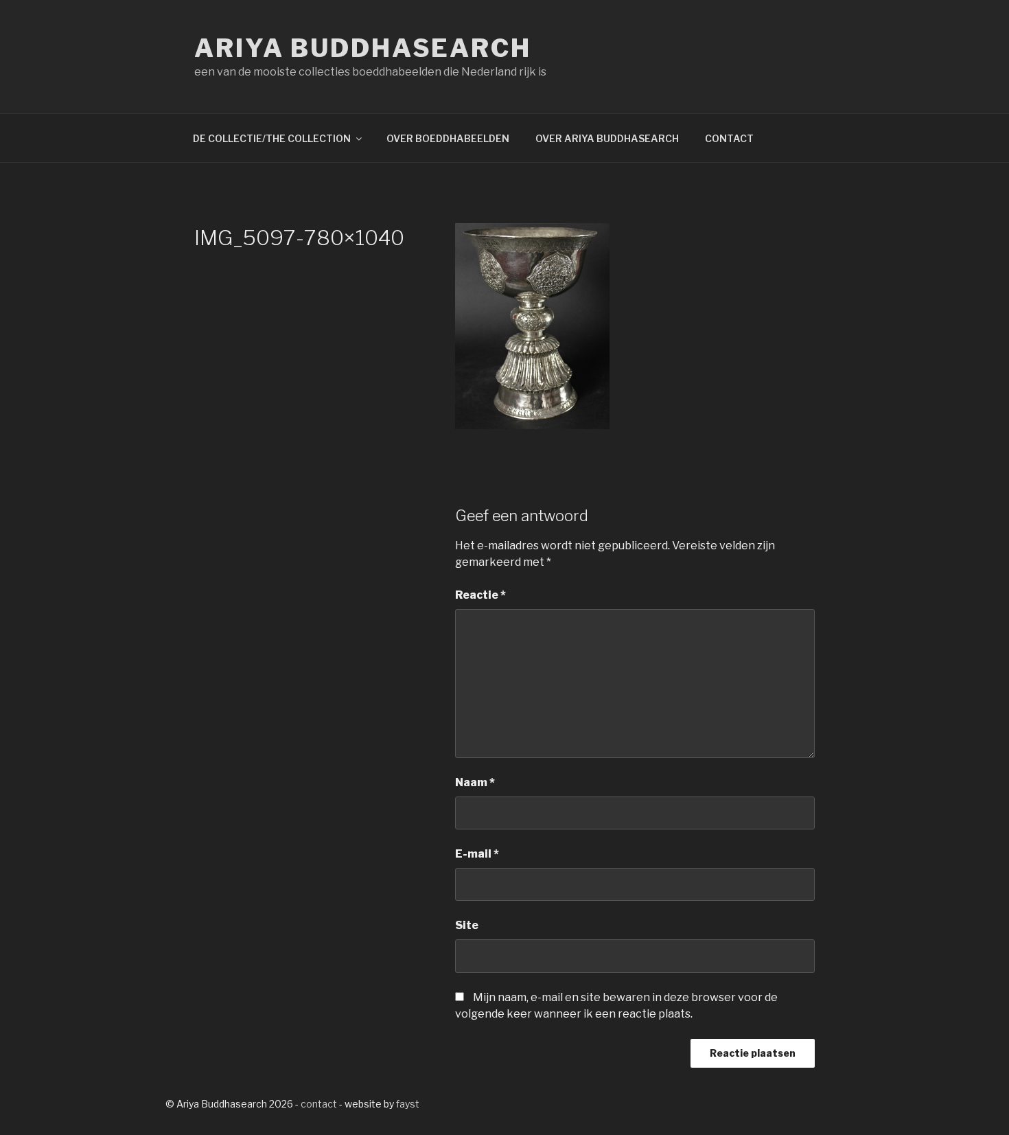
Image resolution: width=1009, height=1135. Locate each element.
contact (319, 1104)
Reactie (480, 594)
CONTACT (729, 138)
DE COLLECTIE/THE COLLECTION (272, 138)
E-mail (477, 853)
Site (466, 925)
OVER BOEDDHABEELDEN (447, 138)
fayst (407, 1104)
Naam (475, 782)
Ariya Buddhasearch (362, 48)
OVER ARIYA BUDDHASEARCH (607, 138)
